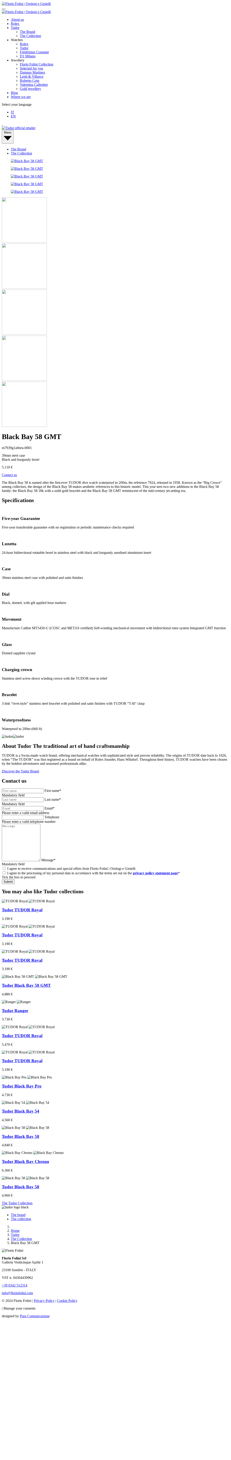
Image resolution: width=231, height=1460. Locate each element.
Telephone (51, 817)
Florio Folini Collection (36, 64)
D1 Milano (27, 56)
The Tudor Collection (17, 1203)
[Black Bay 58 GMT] (27, 161)
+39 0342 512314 (14, 1285)
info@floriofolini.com (17, 1293)
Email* (49, 808)
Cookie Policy (67, 1301)
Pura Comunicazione (35, 1316)
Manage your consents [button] (19, 1308)
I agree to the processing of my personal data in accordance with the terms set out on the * (93, 873)
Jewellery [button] (17, 60)
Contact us (9, 475)
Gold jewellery (30, 89)
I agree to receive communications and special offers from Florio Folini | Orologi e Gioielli (71, 868)
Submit (8, 881)
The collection (21, 1219)
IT (12, 112)
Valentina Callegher (34, 85)
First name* (52, 791)
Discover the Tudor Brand (20, 771)
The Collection (30, 36)
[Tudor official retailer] (18, 128)
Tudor (15, 28)
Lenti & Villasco (31, 76)
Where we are (21, 97)
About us (17, 19)
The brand (18, 1215)
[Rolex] (115, 124)
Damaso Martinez (32, 72)
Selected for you (31, 68)
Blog (14, 93)
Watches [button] (17, 40)
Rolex (15, 24)
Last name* (52, 799)
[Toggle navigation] (3, 9)
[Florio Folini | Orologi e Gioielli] (26, 4)
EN (13, 116)
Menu (7, 132)
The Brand (27, 32)
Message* (48, 860)
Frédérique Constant (34, 52)
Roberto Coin (29, 80)
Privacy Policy (44, 1301)
